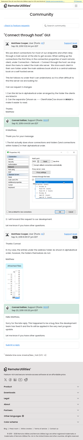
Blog (5, 429)
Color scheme (11, 422)
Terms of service (40, 429)
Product (8, 386)
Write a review (26, 429)
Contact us (54, 429)
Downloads (9, 392)
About (7, 404)
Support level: (70, 43)
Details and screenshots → (55, 1)
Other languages (12, 416)
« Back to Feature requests (17, 25)
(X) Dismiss (78, 1)
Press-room (14, 429)
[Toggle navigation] (76, 6)
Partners (8, 410)
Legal (6, 398)
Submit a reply (13, 345)
